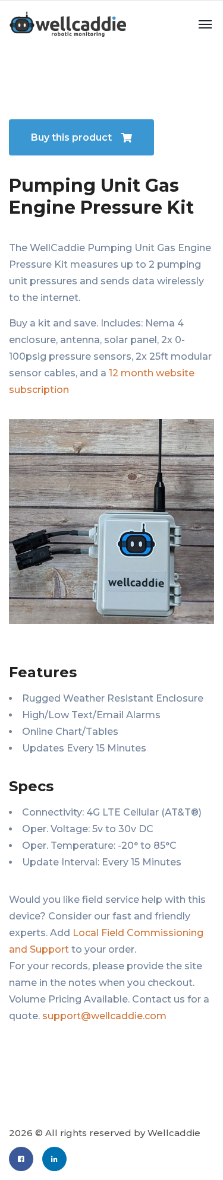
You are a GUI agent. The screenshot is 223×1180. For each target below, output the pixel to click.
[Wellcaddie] (67, 24)
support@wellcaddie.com (104, 1016)
